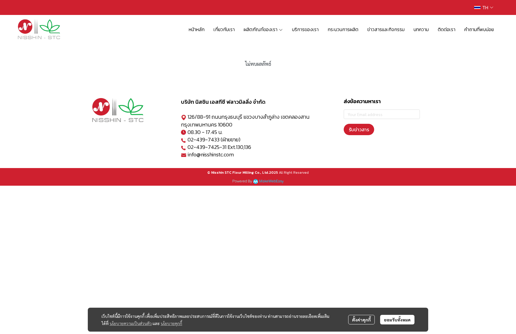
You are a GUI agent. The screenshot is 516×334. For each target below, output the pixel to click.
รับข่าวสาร (359, 129)
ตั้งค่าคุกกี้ (361, 319)
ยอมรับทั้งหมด (397, 319)
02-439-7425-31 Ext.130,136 (219, 147)
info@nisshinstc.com (211, 154)
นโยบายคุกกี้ (171, 323)
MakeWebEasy (271, 181)
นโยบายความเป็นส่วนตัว (131, 323)
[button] (484, 7)
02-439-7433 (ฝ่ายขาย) (214, 139)
